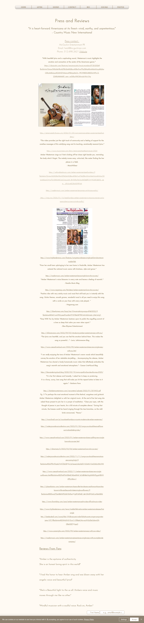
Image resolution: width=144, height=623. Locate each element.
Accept (134, 619)
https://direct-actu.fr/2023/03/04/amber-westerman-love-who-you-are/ (72, 449)
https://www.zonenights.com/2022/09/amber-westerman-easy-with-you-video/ (72, 531)
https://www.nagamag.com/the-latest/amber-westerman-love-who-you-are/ (72, 290)
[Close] (141, 619)
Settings (124, 619)
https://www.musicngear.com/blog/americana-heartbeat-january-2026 (72, 151)
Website (83, 51)
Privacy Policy (89, 619)
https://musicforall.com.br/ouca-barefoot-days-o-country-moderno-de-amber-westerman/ (72, 419)
